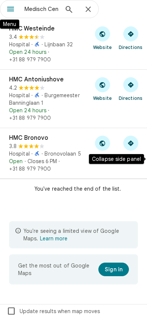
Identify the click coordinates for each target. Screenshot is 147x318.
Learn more (53, 238)
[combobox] (41, 9)
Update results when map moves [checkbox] (53, 311)
